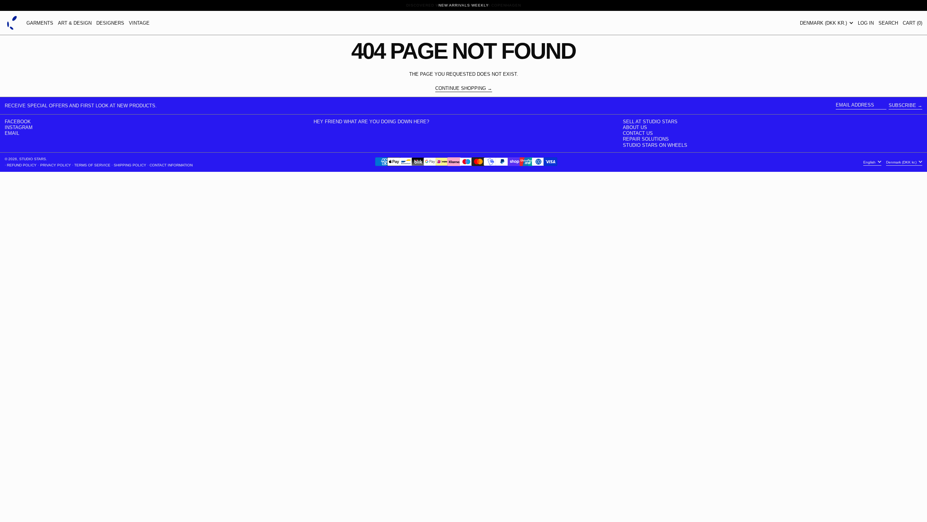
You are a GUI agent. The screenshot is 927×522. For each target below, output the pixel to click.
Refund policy (22, 165)
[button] (888, 23)
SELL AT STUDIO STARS (650, 121)
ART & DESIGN (75, 23)
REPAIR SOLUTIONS (646, 139)
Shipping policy (130, 165)
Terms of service (92, 165)
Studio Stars (32, 159)
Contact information (171, 165)
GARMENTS (39, 23)
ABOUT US (635, 127)
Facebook (18, 121)
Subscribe (902, 105)
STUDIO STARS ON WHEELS (655, 145)
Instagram (19, 127)
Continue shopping (460, 88)
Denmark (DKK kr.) (824, 23)
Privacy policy (55, 165)
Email (12, 133)
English (870, 162)
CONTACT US (638, 133)
